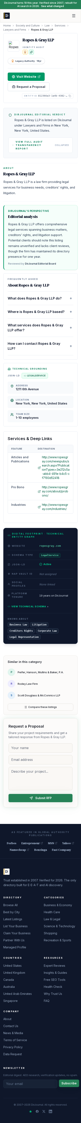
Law (47, 25)
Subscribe (69, 1083)
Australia (9, 986)
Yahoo (66, 843)
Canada (8, 979)
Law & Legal (52, 919)
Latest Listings (12, 919)
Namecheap (18, 850)
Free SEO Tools (54, 979)
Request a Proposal (31, 86)
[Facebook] (37, 1111)
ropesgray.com (50, 545)
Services (60, 25)
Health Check (53, 986)
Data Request (12, 1054)
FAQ (46, 1000)
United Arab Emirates (17, 993)
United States (12, 965)
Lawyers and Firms (14, 29)
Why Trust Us (53, 993)
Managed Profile (14, 947)
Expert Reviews (54, 965)
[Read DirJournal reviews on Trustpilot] (30, 1111)
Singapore (10, 1000)
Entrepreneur (30, 843)
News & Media (13, 1033)
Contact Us (10, 1026)
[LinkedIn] (50, 1111)
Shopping (50, 933)
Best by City (11, 912)
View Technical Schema (30, 606)
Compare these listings (42, 707)
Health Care (52, 912)
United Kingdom (14, 972)
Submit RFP (43, 798)
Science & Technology (59, 926)
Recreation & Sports (57, 940)
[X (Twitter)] (43, 1111)
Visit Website (26, 76)
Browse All (10, 905)
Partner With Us (14, 940)
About (7, 1019)
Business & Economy (58, 905)
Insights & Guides (55, 972)
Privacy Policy (13, 1047)
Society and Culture (28, 25)
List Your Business (15, 926)
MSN (51, 843)
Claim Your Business (17, 933)
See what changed (52, 6)
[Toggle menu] (73, 15)
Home (7, 25)
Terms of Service (15, 1040)
